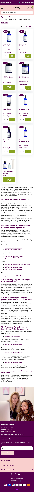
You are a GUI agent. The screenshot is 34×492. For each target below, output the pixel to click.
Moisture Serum (24, 109)
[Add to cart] (12, 56)
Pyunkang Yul (6, 44)
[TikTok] (23, 474)
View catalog (2, 8)
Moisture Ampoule (25, 141)
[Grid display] (30, 26)
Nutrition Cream (24, 78)
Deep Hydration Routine (8, 172)
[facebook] (19, 474)
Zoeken (31, 12)
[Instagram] (11, 474)
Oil (4, 141)
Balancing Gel (7, 109)
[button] (7, 56)
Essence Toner (7, 46)
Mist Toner (22, 46)
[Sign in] (28, 8)
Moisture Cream (8, 78)
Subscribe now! (7, 453)
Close (17, 461)
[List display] (32, 26)
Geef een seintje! (9, 87)
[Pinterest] (15, 474)
